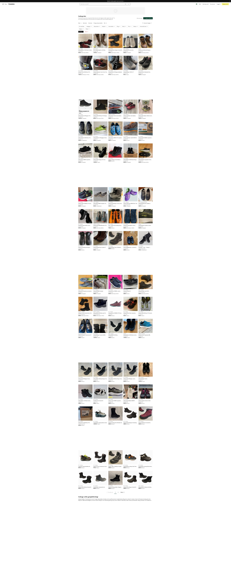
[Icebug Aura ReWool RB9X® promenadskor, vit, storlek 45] (130, 391)
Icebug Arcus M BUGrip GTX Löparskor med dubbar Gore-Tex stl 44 (85, 422)
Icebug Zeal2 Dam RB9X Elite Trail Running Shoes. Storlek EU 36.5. (130, 203)
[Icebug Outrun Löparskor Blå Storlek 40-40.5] (145, 326)
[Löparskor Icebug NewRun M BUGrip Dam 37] (85, 457)
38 (93, 48)
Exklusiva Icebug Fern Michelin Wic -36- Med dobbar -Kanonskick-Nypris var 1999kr (115, 422)
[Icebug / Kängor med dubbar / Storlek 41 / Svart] (115, 150)
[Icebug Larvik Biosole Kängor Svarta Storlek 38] (85, 238)
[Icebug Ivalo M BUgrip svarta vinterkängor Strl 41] (130, 369)
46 (138, 465)
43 (78, 70)
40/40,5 (139, 333)
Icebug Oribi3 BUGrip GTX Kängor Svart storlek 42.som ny (100, 115)
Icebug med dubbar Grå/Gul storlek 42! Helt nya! (145, 115)
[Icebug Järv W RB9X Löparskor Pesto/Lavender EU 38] (115, 391)
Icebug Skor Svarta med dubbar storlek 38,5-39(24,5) (114, 115)
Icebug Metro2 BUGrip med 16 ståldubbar (99, 313)
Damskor (85, 23)
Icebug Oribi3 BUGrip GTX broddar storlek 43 (145, 313)
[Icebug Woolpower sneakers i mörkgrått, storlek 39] (145, 194)
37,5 (139, 421)
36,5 (79, 158)
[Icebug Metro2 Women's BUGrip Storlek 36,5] (145, 478)
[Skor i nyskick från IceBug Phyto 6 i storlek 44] (115, 216)
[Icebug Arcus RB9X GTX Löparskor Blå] (115, 128)
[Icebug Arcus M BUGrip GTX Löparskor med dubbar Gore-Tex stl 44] (85, 413)
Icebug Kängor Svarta (142, 378)
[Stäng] (230, 1)
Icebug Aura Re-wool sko (128, 50)
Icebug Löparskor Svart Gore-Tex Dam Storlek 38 (100, 72)
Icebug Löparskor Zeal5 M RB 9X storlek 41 (130, 137)
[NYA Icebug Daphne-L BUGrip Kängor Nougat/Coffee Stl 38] (100, 41)
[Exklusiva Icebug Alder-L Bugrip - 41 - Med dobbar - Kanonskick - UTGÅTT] (115, 478)
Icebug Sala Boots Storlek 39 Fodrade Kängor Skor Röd (144, 422)
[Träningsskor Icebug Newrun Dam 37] (100, 413)
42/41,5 (94, 311)
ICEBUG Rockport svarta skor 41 (84, 335)
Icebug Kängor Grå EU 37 (128, 72)
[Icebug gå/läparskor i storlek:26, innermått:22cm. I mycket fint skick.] (130, 238)
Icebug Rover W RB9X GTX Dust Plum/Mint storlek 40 (114, 313)
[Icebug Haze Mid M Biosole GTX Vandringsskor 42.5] (100, 216)
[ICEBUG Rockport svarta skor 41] (85, 326)
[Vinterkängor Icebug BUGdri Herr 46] (145, 457)
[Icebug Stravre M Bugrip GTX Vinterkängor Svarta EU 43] (85, 107)
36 (123, 246)
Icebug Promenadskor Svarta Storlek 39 (129, 225)
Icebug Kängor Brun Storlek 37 (99, 247)
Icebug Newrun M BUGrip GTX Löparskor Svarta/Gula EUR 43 (84, 137)
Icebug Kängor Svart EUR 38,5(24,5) (143, 291)
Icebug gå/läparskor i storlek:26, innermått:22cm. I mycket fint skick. (130, 247)
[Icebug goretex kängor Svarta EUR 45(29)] (115, 41)
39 (108, 136)
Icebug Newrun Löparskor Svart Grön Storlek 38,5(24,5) (144, 159)
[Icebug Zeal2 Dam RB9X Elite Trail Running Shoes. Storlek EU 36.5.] (130, 194)
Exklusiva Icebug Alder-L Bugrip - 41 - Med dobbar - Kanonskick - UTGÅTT (115, 487)
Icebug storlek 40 (127, 291)
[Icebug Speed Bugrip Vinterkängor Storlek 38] (130, 413)
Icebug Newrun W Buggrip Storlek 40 (100, 137)
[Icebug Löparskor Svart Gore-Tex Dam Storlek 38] (100, 63)
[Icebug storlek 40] (130, 282)
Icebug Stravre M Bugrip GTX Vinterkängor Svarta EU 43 (84, 115)
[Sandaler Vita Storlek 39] (100, 391)
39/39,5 (79, 311)
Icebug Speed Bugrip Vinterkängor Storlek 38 (130, 422)
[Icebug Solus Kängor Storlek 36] (130, 478)
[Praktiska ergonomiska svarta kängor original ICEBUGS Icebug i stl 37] (85, 216)
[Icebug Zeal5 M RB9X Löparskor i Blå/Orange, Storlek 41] (145, 128)
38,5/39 (109, 114)
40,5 (124, 48)
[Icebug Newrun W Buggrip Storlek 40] (100, 128)
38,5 (139, 158)
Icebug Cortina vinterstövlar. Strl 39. (84, 313)
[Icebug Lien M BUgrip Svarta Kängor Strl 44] (85, 369)
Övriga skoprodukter (98, 23)
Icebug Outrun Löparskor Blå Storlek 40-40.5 (144, 335)
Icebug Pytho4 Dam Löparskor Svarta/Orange (129, 313)
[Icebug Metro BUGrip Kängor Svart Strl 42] (100, 369)
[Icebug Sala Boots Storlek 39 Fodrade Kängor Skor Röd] (145, 413)
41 (123, 136)
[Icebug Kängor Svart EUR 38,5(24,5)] (145, 282)
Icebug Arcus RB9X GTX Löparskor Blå (115, 137)
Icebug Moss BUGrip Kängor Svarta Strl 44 (115, 378)
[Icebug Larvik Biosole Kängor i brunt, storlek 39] (145, 41)
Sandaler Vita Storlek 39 (98, 400)
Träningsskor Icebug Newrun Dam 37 (100, 422)
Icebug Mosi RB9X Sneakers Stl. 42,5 (99, 203)
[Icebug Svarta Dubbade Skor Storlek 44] (145, 63)
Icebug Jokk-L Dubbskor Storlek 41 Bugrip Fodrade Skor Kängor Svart (115, 466)
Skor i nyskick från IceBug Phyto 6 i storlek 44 (115, 225)
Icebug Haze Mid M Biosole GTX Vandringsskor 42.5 (99, 225)
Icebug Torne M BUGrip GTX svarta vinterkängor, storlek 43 (84, 72)
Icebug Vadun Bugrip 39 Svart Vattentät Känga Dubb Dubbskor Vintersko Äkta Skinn (100, 159)
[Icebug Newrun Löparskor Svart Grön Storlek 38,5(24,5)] (145, 150)
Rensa (86, 31)
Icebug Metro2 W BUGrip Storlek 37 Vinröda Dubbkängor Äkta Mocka (84, 50)
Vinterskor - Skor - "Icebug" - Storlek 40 (144, 247)
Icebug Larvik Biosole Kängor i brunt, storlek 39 (144, 50)
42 (93, 114)
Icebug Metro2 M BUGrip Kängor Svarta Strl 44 (130, 159)
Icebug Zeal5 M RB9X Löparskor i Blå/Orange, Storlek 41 (145, 137)
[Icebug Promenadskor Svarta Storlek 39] (130, 216)
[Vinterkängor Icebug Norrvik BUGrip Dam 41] (100, 478)
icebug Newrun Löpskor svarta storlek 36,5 (144, 225)
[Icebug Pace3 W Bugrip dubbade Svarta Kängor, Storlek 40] (115, 63)
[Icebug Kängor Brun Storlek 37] (100, 238)
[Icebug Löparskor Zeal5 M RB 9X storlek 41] (130, 128)
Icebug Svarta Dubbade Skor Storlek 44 (144, 72)
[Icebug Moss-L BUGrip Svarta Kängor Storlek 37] (85, 391)
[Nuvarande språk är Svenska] (197, 4)
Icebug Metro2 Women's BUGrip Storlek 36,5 (144, 487)
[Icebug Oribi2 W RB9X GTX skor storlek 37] (85, 194)
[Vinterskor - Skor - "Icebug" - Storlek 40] (145, 238)
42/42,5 (94, 224)
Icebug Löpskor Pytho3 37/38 (144, 400)
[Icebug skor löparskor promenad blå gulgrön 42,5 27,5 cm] (85, 282)
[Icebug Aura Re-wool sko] (130, 41)
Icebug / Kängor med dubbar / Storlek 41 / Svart (114, 159)
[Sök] (125, 4)
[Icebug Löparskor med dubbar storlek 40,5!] (130, 107)
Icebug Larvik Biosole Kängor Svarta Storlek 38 (84, 247)
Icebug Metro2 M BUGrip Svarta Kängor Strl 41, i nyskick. (129, 335)
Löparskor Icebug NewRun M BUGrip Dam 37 (84, 466)
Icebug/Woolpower (143, 202)
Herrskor (90, 23)
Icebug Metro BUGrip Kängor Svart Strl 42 (100, 378)
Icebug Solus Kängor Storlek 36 (129, 487)
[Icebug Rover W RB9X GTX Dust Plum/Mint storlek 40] (115, 304)
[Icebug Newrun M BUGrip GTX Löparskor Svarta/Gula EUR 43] (85, 128)
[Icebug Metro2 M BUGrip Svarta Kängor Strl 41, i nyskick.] (130, 326)
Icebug (80, 31)
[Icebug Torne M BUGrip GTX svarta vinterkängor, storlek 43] (85, 63)
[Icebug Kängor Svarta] (145, 369)
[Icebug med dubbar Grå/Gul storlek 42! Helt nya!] (145, 107)
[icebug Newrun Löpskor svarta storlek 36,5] (145, 216)
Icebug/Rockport (83, 333)
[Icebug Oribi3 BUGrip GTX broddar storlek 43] (145, 304)
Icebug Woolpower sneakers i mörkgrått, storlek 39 (144, 203)
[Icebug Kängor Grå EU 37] (130, 63)
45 (108, 48)
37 (78, 48)
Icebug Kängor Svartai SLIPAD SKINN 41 (99, 335)
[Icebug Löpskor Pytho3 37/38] (145, 391)
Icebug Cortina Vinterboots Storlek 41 (100, 466)
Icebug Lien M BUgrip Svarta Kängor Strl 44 (84, 378)
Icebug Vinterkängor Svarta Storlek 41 (115, 203)
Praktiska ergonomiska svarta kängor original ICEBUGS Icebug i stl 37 (84, 225)
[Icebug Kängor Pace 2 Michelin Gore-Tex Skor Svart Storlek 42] (115, 238)
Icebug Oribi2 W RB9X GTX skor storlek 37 (84, 203)
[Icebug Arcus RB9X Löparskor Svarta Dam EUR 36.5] (85, 150)
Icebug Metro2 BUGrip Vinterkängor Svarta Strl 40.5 (114, 335)
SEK (200, 4)
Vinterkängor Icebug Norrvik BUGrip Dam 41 (99, 487)
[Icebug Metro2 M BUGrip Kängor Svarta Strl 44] (130, 150)
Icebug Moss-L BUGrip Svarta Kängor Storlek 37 (84, 400)
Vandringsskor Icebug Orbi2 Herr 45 (129, 466)
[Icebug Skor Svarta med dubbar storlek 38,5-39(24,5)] (115, 107)
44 (138, 70)
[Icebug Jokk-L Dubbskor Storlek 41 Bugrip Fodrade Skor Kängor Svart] (115, 457)
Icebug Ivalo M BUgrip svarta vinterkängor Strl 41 (129, 378)
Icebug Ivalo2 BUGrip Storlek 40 (84, 487)
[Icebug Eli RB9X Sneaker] (100, 282)
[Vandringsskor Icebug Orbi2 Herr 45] (130, 457)
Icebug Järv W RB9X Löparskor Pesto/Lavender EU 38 (114, 400)
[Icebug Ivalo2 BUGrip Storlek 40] (85, 478)
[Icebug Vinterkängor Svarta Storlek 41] (115, 194)
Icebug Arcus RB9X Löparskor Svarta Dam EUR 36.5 (84, 159)
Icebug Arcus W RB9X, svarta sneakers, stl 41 (114, 291)
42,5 (94, 202)
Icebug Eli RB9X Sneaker (98, 291)
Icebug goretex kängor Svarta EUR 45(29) (115, 50)
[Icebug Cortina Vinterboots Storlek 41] (100, 457)
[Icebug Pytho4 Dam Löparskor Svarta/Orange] (130, 304)
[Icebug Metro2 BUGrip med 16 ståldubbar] (100, 304)
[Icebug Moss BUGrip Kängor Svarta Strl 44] (115, 369)
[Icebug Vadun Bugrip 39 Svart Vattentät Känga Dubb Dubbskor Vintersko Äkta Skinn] (100, 150)
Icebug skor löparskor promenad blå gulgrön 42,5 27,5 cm (84, 291)
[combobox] (103, 4)
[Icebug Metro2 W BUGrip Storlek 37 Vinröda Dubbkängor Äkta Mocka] (85, 41)
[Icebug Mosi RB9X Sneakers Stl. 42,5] (100, 194)
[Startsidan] (11, 4)
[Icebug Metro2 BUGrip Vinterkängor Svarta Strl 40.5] (115, 326)
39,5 (139, 377)
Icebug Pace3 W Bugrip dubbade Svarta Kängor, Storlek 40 (115, 72)
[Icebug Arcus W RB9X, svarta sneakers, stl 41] (115, 282)
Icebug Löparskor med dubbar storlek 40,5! (129, 115)
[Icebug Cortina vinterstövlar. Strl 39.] (85, 304)
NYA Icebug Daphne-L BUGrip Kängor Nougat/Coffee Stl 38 (99, 50)
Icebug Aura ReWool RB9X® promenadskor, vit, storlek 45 (129, 400)
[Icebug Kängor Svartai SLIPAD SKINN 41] (100, 326)
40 (108, 70)
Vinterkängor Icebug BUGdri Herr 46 (145, 466)
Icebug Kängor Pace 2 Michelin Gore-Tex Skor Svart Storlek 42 (114, 247)
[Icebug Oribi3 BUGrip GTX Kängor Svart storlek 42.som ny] (100, 107)
